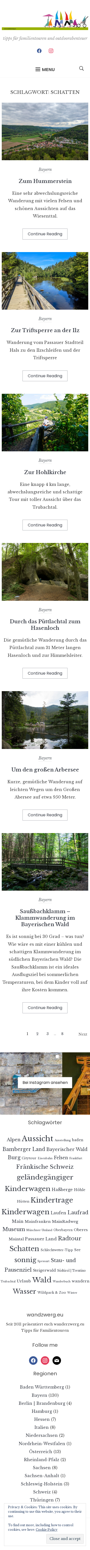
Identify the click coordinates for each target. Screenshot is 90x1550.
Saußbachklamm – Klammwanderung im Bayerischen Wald (45, 917)
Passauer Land (41, 1238)
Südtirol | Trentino (71, 1270)
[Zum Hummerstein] (45, 158)
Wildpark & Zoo (52, 1292)
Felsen (61, 1157)
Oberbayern (63, 1230)
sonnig (25, 1260)
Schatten (24, 1249)
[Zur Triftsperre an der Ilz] (45, 308)
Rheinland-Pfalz (41, 1459)
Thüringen (42, 1499)
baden (77, 1140)
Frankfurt (75, 1158)
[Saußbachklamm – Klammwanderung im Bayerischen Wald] (45, 889)
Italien (41, 1427)
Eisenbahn (45, 1158)
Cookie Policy (47, 1529)
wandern (81, 1281)
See (77, 1250)
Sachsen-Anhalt (41, 1475)
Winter (72, 1292)
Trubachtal (8, 1281)
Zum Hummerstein (45, 181)
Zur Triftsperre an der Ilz (45, 330)
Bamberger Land (23, 1149)
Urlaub (24, 1281)
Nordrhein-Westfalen (42, 1443)
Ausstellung (62, 1140)
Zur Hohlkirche (45, 472)
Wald (42, 1280)
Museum (13, 1229)
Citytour (29, 1158)
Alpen (13, 1139)
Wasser (24, 1291)
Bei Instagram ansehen (45, 1082)
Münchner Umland (39, 1230)
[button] (45, 69)
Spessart (44, 1261)
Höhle (79, 1190)
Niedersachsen (42, 1435)
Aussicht (37, 1138)
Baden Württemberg (42, 1387)
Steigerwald (44, 1270)
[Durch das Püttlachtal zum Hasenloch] (45, 599)
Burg (14, 1157)
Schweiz (42, 1491)
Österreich (40, 1451)
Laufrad (78, 1212)
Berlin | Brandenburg (41, 1403)
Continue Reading (45, 234)
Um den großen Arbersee (45, 770)
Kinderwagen (26, 1212)
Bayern (45, 169)
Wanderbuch (61, 1281)
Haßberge (62, 1189)
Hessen (42, 1419)
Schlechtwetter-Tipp (56, 1250)
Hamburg (42, 1411)
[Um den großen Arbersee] (45, 747)
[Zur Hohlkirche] (45, 449)
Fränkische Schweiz (45, 1166)
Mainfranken (38, 1221)
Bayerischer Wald (67, 1149)
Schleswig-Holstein (41, 1483)
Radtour (70, 1238)
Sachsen (42, 1467)
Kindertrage (51, 1200)
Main (18, 1221)
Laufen (58, 1212)
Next (82, 1034)
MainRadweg (65, 1221)
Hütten (23, 1201)
